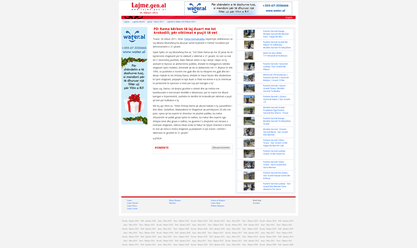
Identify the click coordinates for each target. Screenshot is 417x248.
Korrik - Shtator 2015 (199, 237)
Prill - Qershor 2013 (182, 241)
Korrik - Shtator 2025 (199, 221)
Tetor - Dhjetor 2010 (181, 245)
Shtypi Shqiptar (175, 200)
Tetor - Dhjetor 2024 (250, 221)
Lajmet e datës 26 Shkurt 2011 (181, 21)
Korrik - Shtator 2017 (233, 233)
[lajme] (148, 6)
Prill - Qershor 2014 (285, 237)
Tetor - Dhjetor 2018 (147, 233)
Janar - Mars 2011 (156, 21)
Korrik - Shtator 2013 (165, 241)
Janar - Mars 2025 (233, 221)
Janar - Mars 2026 (165, 221)
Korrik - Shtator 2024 (268, 221)
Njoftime (172, 203)
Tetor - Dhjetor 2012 (215, 241)
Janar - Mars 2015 (233, 237)
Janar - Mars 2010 (233, 245)
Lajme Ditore (138, 21)
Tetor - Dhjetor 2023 (147, 225)
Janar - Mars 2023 (199, 225)
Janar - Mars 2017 (268, 233)
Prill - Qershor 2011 (148, 245)
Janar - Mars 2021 (165, 229)
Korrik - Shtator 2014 (268, 237)
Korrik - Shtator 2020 (199, 229)
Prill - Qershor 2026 (148, 221)
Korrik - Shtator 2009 (268, 245)
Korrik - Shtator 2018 (165, 233)
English (289, 17)
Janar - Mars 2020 (233, 229)
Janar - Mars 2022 (268, 225)
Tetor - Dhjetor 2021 (284, 225)
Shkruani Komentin (221, 147)
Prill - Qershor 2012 (251, 241)
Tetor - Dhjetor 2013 (147, 241)
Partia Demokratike (194, 38)
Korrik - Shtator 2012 (233, 241)
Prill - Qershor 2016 (148, 237)
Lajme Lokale (132, 208)
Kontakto (256, 203)
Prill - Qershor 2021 (148, 229)
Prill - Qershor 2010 (217, 245)
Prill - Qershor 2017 (251, 233)
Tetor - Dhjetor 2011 (284, 241)
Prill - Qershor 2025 (217, 221)
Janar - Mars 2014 (130, 241)
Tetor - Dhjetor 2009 (250, 245)
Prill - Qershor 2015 (217, 237)
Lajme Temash (132, 203)
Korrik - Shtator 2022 (233, 225)
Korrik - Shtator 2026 (130, 221)
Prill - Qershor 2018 (182, 233)
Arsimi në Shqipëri (218, 200)
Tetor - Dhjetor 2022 (215, 225)
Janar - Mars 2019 (130, 233)
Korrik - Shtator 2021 (130, 229)
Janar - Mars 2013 (199, 241)
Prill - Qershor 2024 (285, 221)
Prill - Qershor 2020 (217, 229)
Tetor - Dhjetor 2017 (215, 233)
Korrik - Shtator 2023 (165, 225)
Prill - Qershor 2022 (251, 225)
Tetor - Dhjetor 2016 (284, 233)
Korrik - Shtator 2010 (199, 245)
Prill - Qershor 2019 (285, 229)
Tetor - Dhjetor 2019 (250, 229)
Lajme (126, 21)
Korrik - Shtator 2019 (268, 229)
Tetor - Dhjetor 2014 (250, 237)
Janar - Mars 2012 (268, 241)
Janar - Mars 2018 (199, 233)
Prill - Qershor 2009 (285, 245)
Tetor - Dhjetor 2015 (181, 237)
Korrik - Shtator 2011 (130, 245)
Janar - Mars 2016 (165, 237)
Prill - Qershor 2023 (182, 225)
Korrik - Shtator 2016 (130, 237)
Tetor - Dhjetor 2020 (181, 229)
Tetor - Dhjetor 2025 (181, 221)
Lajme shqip (215, 203)
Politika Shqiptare (217, 206)
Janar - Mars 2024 (130, 225)
